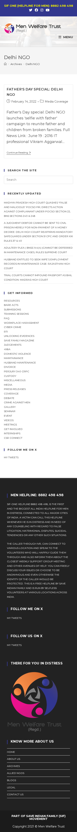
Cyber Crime (12, 327)
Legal (11, 787)
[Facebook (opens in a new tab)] (36, 10)
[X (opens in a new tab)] (30, 10)
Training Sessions (16, 313)
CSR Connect (13, 437)
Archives (13, 766)
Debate (9, 398)
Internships (12, 433)
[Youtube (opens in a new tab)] (47, 10)
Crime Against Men (17, 402)
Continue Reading (19, 153)
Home (11, 751)
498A (7, 349)
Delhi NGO (33, 64)
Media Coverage (56, 101)
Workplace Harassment (21, 322)
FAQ (6, 318)
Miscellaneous (14, 380)
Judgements (12, 344)
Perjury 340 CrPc (16, 371)
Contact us (15, 794)
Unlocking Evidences (19, 335)
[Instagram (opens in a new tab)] (42, 10)
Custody (10, 375)
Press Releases (15, 389)
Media (8, 384)
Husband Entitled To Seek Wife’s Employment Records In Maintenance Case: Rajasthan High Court (37, 264)
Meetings (10, 424)
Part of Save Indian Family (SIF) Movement (38, 817)
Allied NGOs (15, 773)
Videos (9, 420)
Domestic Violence (17, 353)
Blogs (11, 780)
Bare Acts (11, 304)
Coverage (11, 393)
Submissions (12, 309)
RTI (6, 331)
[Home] (5, 64)
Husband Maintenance (20, 362)
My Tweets (14, 645)
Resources (12, 300)
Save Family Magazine (19, 340)
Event (8, 415)
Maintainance (13, 358)
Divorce (10, 366)
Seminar (9, 411)
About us (13, 758)
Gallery (10, 406)
